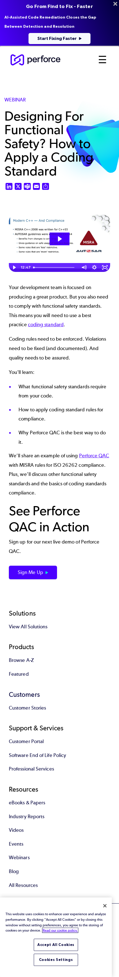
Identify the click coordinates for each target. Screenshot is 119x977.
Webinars (19, 857)
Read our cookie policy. (60, 930)
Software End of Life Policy (37, 755)
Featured (19, 674)
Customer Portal (26, 741)
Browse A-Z (21, 660)
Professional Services (31, 769)
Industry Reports (26, 816)
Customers (24, 694)
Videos (16, 830)
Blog (14, 871)
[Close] (105, 906)
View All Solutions (28, 627)
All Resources (23, 885)
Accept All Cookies (55, 945)
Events (16, 844)
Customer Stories (27, 708)
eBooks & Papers (27, 803)
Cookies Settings (56, 960)
